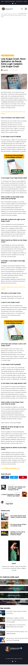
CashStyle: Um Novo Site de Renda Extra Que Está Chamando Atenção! (17, 533)
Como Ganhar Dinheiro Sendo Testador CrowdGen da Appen (18, 516)
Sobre (2, 1)
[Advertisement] (14, 38)
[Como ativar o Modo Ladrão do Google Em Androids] (2, 612)
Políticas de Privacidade (10, 1)
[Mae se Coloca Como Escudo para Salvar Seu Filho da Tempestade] (2, 639)
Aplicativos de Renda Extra (7, 55)
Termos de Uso (19, 1)
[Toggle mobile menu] (26, 9)
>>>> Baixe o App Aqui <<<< (10, 468)
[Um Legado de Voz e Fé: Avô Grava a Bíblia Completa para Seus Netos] (2, 626)
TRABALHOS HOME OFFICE (14, 602)
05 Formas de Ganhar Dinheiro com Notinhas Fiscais (18, 525)
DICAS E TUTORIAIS (14, 588)
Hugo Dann (5, 70)
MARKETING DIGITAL (14, 595)
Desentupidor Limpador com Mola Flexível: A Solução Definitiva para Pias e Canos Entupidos (16, 620)
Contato (25, 1)
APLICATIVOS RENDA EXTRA (14, 582)
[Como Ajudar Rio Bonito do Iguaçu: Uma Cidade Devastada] (2, 633)
